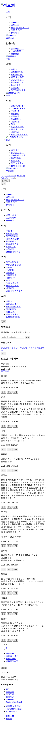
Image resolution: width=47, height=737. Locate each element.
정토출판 (10, 699)
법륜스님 (10, 38)
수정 (9, 392)
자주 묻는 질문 (17, 77)
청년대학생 (16, 158)
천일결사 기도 (17, 82)
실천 (8, 140)
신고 (3, 392)
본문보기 (5, 371)
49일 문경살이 (17, 127)
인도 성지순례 (17, 163)
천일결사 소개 (17, 80)
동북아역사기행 (18, 166)
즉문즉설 (15, 54)
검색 (27, 337)
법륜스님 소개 (17, 48)
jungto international (8, 175)
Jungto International (14, 702)
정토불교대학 (17, 72)
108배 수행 (16, 85)
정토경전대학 (17, 74)
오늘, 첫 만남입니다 (20, 28)
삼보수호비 (11, 659)
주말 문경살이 (17, 129)
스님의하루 (16, 51)
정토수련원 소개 (18, 106)
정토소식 (15, 25)
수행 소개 (15, 69)
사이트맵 (21, 175)
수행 (8, 59)
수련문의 (15, 114)
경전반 (25, 348)
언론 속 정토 (16, 30)
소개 (8, 12)
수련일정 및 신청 (18, 108)
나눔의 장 (15, 121)
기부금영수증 (12, 661)
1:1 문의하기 (11, 711)
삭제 (15, 392)
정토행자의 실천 (18, 155)
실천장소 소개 (17, 153)
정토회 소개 (16, 22)
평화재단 (10, 697)
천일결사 (5, 348)
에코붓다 (10, 694)
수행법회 (15, 88)
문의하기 (15, 33)
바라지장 (15, 132)
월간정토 (10, 653)
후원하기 (10, 171)
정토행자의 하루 (18, 90)
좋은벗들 (10, 692)
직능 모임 (15, 160)
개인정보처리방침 (14, 709)
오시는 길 (15, 111)
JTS (7, 689)
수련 (8, 95)
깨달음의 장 (16, 119)
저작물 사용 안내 (13, 706)
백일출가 (15, 116)
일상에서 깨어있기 (19, 134)
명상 (13, 124)
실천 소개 (15, 150)
